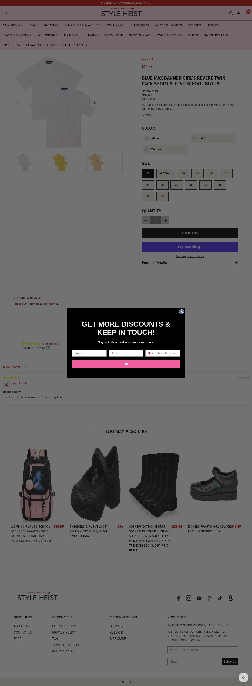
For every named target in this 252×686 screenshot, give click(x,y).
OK (126, 364)
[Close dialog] (181, 312)
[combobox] (150, 353)
